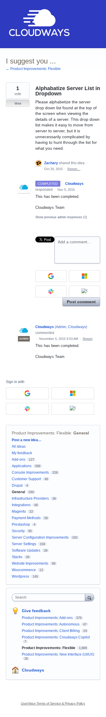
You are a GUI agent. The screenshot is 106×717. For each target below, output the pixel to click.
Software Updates (26, 550)
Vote (17, 103)
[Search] (89, 597)
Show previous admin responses (61, 217)
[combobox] (50, 597)
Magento (19, 511)
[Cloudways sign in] (84, 291)
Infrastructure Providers (30, 498)
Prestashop (21, 524)
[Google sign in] (51, 276)
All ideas (19, 446)
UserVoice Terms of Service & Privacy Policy (53, 703)
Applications (22, 466)
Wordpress (20, 576)
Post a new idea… (27, 440)
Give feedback (36, 610)
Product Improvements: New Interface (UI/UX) (58, 654)
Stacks (17, 557)
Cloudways (33, 670)
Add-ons (18, 459)
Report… (73, 169)
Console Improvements (30, 472)
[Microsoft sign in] (84, 276)
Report (87, 338)
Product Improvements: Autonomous (51, 624)
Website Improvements (30, 563)
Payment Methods (26, 518)
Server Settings (24, 544)
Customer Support (26, 479)
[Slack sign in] (51, 291)
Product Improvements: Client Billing (51, 631)
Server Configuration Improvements (40, 537)
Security (18, 531)
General (81, 433)
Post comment (81, 301)
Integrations (21, 505)
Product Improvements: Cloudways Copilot (56, 637)
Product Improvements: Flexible (41, 433)
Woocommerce (24, 570)
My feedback (22, 453)
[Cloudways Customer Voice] (39, 24)
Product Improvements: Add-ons (48, 618)
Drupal (17, 485)
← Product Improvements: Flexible (33, 69)
